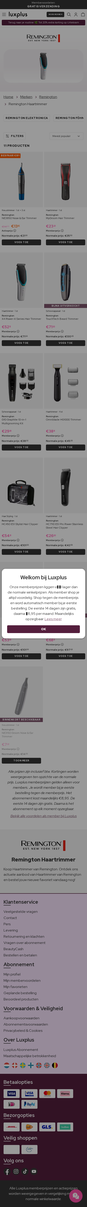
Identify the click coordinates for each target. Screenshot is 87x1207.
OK (43, 629)
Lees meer (53, 619)
